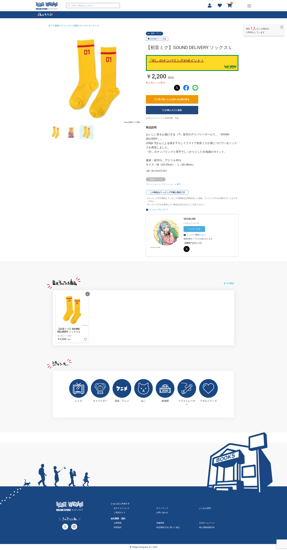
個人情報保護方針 (207, 527)
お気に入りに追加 (173, 110)
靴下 (179, 184)
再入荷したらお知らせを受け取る (174, 99)
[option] (95, 78)
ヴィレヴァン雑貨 (69, 25)
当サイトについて (121, 508)
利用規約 (118, 527)
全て (51, 25)
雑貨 (57, 25)
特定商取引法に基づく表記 (168, 527)
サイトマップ (162, 508)
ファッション (152, 184)
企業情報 (118, 523)
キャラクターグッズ (89, 25)
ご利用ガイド (119, 512)
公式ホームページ (207, 523)
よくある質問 (205, 508)
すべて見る (229, 283)
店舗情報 (160, 523)
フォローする (194, 229)
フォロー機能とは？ (195, 235)
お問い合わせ (162, 512)
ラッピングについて (158, 209)
